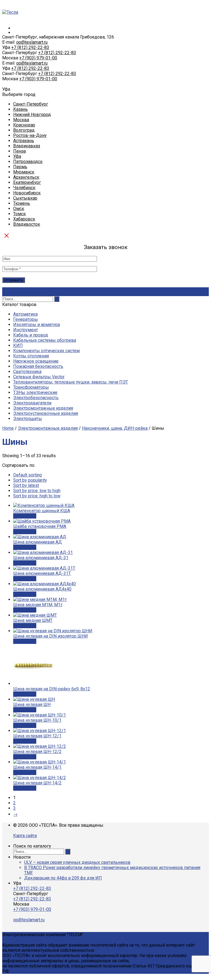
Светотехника (27, 371)
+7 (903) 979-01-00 (38, 57)
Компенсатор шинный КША (41, 510)
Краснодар (24, 125)
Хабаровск (24, 219)
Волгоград (24, 130)
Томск (19, 213)
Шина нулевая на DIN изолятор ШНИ (50, 636)
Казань (20, 109)
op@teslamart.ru (32, 42)
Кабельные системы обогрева (44, 340)
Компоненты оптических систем (46, 350)
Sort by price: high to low (36, 495)
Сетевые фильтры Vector (39, 376)
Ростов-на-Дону (30, 135)
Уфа (17, 156)
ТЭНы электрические (35, 392)
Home (8, 428)
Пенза (19, 151)
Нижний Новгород (32, 114)
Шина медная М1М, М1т (37, 604)
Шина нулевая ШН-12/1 (37, 735)
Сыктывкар (25, 198)
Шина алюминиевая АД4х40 (42, 589)
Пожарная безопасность (38, 366)
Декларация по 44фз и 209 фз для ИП (63, 878)
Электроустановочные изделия (45, 413)
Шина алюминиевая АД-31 (40, 557)
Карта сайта (25, 835)
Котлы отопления (31, 356)
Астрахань (23, 140)
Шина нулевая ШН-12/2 (37, 751)
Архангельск (26, 177)
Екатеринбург (27, 182)
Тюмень (21, 203)
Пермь (20, 166)
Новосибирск (27, 192)
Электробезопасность (36, 397)
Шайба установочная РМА (39, 526)
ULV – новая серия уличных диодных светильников (77, 862)
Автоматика (25, 314)
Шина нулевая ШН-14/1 (37, 767)
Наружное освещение (36, 361)
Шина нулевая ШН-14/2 (37, 782)
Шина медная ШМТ (32, 620)
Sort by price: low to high (36, 490)
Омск (18, 208)
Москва (21, 119)
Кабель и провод (30, 335)
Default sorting (27, 475)
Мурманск (23, 172)
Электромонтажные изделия (43, 408)
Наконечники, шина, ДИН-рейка (115, 428)
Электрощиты (27, 418)
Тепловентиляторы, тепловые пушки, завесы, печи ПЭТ (70, 382)
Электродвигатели (32, 403)
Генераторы (25, 319)
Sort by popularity (30, 480)
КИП (18, 345)
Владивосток (26, 224)
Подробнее (24, 516)
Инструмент (25, 329)
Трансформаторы (31, 387)
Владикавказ (26, 145)
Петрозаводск (28, 161)
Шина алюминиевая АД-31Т (42, 573)
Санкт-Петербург (30, 104)
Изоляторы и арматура (36, 324)
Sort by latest (26, 485)
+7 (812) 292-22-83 (30, 47)
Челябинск (24, 187)
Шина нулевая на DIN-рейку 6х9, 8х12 (51, 688)
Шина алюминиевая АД (37, 542)
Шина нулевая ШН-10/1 (37, 720)
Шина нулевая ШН (32, 704)
